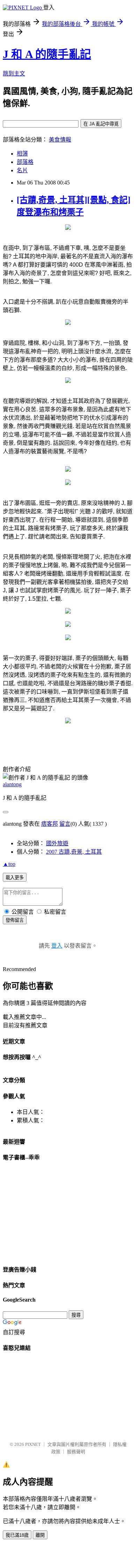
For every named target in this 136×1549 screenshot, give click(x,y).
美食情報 (60, 140)
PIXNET (33, 1444)
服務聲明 (76, 1451)
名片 (22, 170)
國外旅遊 (57, 843)
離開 (40, 1535)
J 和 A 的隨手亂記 (47, 54)
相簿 (22, 154)
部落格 (25, 162)
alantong (12, 784)
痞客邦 (49, 824)
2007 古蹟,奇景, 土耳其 (74, 852)
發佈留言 (15, 920)
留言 (64, 824)
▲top (9, 864)
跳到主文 (14, 74)
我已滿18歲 (17, 1535)
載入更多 (15, 877)
